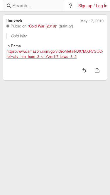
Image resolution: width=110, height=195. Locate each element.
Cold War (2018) (42, 26)
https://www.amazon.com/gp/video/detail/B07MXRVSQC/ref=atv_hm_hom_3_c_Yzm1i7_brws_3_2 (54, 54)
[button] (70, 6)
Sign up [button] (85, 5)
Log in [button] (101, 5)
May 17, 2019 (92, 20)
